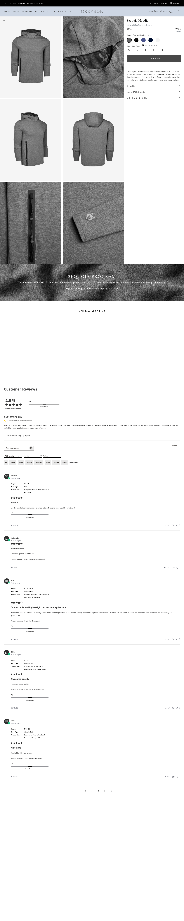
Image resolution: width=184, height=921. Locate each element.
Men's (5, 20)
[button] (171, 11)
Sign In (155, 3)
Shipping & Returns (137, 98)
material (39, 462)
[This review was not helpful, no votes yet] (177, 525)
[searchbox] (16, 448)
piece (65, 462)
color (21, 462)
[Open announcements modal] (5, 3)
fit (6, 462)
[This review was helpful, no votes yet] (173, 525)
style (48, 462)
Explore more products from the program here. (92, 288)
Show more (73, 462)
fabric (13, 462)
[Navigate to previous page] (72, 791)
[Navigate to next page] (111, 791)
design (56, 462)
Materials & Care (136, 92)
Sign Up (164, 3)
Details (131, 86)
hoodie (29, 462)
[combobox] (52, 456)
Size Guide (136, 46)
